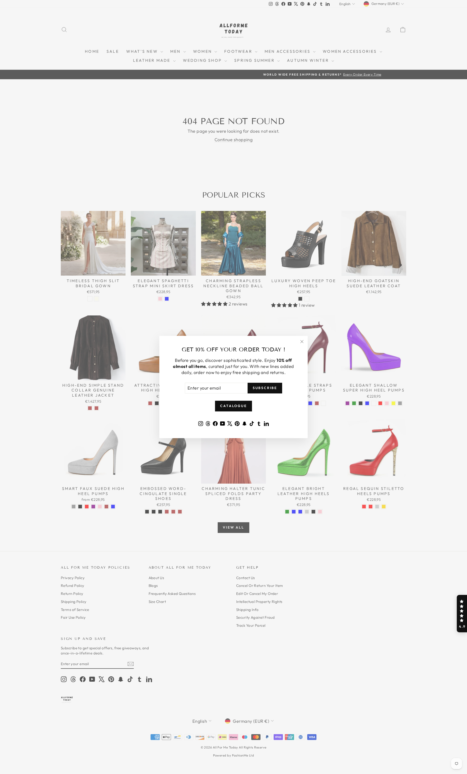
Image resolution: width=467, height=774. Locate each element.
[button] (462, 613)
